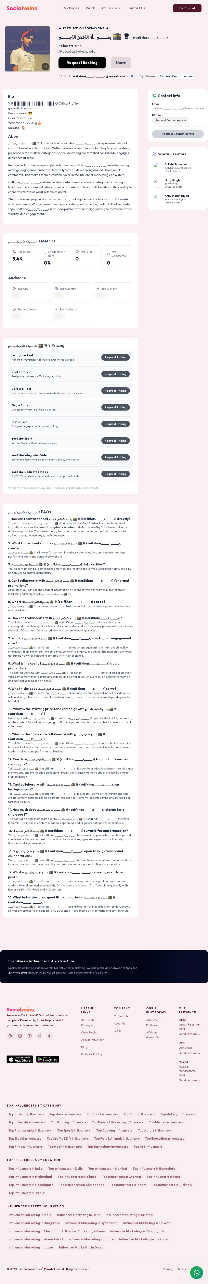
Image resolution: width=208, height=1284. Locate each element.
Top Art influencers (148, 1147)
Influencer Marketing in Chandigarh (137, 1231)
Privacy (168, 1269)
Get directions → (190, 1034)
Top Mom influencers (139, 1114)
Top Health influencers (65, 1147)
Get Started (187, 8)
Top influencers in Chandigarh (31, 1185)
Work (90, 8)
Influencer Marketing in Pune (83, 1231)
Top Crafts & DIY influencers (68, 1138)
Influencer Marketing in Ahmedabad (36, 1239)
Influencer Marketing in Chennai (32, 1231)
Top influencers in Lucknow (172, 1185)
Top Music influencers (65, 1114)
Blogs (85, 1047)
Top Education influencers (164, 1138)
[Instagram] (10, 1036)
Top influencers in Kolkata (77, 1177)
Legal (117, 1031)
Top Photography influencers (30, 1130)
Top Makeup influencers (177, 1114)
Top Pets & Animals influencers (117, 1138)
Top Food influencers (102, 1114)
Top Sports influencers (74, 1130)
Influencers (110, 8)
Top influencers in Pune (164, 1177)
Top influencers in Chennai (121, 1177)
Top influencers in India (26, 1168)
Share (121, 62)
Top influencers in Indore (128, 1185)
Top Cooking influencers (114, 1130)
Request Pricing (116, 357)
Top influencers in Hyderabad (30, 1177)
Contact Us (135, 8)
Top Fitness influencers (25, 1147)
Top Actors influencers (155, 1130)
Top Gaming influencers (68, 1122)
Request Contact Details (178, 134)
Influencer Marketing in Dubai (81, 1247)
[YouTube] (29, 1036)
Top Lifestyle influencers (27, 1122)
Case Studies (89, 1032)
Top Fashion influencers (26, 1114)
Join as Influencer (92, 1040)
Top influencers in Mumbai (107, 1168)
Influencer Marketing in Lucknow (143, 1239)
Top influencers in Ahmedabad (81, 1185)
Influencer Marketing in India (30, 1215)
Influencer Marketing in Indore (91, 1239)
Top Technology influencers (107, 1147)
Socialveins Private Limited (45, 1269)
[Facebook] (49, 1036)
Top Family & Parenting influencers (117, 1122)
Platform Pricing (91, 1054)
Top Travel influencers (25, 1138)
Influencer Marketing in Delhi (78, 1215)
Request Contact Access (177, 76)
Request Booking (82, 62)
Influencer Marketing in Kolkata (147, 1223)
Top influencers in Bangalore (154, 1168)
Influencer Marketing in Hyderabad (91, 1223)
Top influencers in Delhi (65, 1168)
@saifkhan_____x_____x (150, 37)
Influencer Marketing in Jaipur (31, 1247)
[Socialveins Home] (21, 8)
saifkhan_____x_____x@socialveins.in (101, 76)
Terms (182, 1269)
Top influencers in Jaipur (27, 1193)
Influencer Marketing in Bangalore (34, 1223)
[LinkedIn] (20, 1036)
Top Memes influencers (166, 1122)
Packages (71, 8)
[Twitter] (39, 1036)
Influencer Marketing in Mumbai (129, 1215)
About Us (119, 1023)
